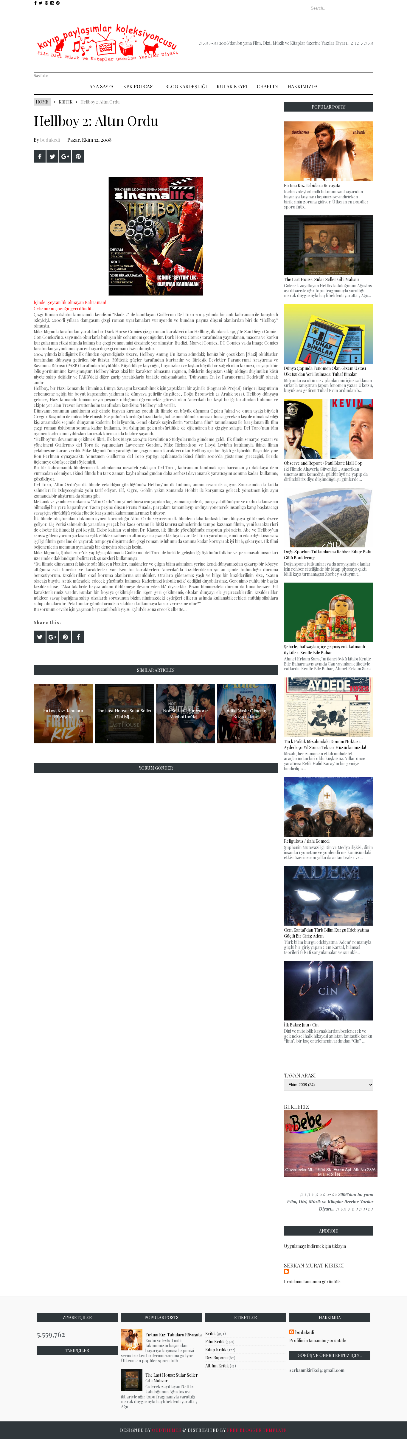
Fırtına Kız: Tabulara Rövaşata (173, 1335)
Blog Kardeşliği (186, 86)
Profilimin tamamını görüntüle (312, 1281)
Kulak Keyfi (232, 86)
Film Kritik (215, 1341)
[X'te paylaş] (52, 156)
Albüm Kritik (217, 1366)
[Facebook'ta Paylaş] (40, 156)
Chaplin (267, 86)
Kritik (65, 102)
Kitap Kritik (215, 1349)
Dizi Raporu (216, 1358)
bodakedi (50, 140)
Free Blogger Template (257, 1430)
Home (42, 102)
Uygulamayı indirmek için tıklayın (315, 1246)
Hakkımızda (303, 86)
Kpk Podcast (139, 86)
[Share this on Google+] (65, 156)
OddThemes (166, 1430)
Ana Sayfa (101, 86)
